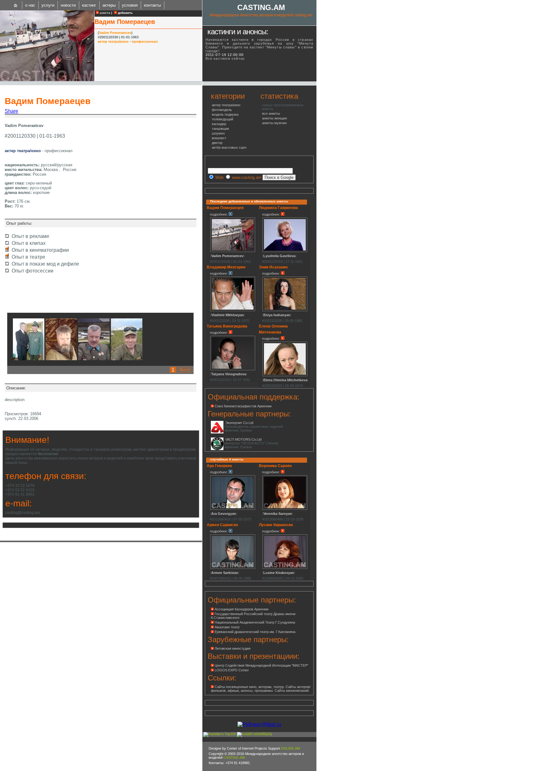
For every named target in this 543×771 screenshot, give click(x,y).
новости (68, 5)
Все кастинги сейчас (225, 58)
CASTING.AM (261, 7)
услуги (47, 5)
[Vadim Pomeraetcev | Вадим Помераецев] (28, 358)
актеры (109, 5)
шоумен (218, 133)
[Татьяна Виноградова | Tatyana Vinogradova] (232, 369)
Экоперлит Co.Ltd (239, 423)
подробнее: (219, 214)
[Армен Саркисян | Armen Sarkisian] (232, 568)
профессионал (145, 41)
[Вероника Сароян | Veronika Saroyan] (285, 509)
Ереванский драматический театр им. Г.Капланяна (255, 632)
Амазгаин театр (227, 627)
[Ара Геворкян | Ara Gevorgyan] (232, 509)
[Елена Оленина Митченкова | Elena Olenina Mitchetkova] (285, 375)
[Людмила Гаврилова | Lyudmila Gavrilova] (285, 251)
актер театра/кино (113, 41)
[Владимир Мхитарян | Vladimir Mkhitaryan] (232, 310)
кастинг (89, 5)
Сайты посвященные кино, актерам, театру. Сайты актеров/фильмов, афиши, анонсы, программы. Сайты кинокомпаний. (260, 688)
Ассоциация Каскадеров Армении (241, 609)
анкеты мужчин (274, 123)
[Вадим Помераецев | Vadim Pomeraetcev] (47, 80)
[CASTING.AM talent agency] (16, 5)
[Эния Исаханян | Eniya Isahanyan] (285, 310)
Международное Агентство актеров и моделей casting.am (261, 15)
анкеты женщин (274, 118)
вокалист (219, 138)
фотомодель (222, 110)
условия (130, 5)
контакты (152, 5)
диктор (217, 143)
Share (11, 111)
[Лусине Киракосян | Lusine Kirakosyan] (285, 568)
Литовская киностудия (232, 648)
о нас (30, 5)
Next (184, 369)
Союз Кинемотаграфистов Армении (243, 406)
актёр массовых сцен (229, 147)
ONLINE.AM (290, 748)
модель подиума (225, 114)
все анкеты (271, 113)
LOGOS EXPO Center (232, 670)
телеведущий (222, 119)
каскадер (219, 124)
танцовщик (220, 128)
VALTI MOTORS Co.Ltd (243, 439)
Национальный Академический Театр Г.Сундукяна (255, 622)
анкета (104, 12)
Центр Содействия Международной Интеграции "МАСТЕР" (261, 665)
